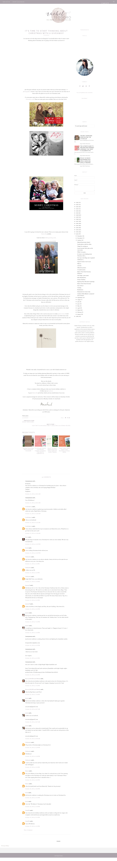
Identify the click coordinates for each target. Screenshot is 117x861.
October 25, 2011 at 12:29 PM (32, 544)
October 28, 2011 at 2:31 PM (32, 767)
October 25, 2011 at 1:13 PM (32, 564)
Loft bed (79, 265)
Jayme (27, 613)
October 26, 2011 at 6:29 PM (32, 645)
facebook (50, 391)
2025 (77, 204)
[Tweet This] (65, 417)
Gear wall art (80, 285)
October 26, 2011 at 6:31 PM (32, 658)
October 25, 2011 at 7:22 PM (32, 622)
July (78, 301)
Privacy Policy (5, 846)
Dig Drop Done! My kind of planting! (85, 281)
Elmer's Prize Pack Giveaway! (84, 283)
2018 (77, 219)
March (79, 310)
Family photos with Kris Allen (84, 244)
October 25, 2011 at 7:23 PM (32, 632)
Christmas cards (30, 99)
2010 (77, 316)
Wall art (79, 263)
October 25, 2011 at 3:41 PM (32, 600)
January (79, 314)
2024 (77, 206)
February (79, 312)
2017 (77, 221)
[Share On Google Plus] (69, 417)
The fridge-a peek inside (83, 275)
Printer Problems (81, 279)
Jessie (26, 698)
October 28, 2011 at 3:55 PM (32, 797)
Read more (88, 143)
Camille (27, 810)
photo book (62, 314)
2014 (77, 227)
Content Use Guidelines (18, 1)
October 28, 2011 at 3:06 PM (32, 789)
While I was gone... (81, 252)
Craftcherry (28, 506)
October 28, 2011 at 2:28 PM (32, 747)
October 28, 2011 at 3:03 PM (32, 780)
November (80, 238)
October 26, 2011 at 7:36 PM (32, 694)
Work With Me (6, 1)
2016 (77, 223)
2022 (77, 211)
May (78, 306)
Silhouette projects (81, 267)
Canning (79, 287)
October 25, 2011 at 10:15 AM (32, 494)
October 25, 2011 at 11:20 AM (32, 513)
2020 (77, 215)
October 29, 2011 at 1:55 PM (32, 817)
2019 (77, 217)
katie (26, 792)
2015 (77, 225)
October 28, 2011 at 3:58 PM (32, 806)
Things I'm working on (82, 246)
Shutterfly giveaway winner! (83, 242)
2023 (77, 209)
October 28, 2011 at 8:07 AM (32, 709)
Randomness (80, 289)
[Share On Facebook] (67, 417)
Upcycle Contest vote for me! (84, 261)
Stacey (27, 771)
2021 (77, 213)
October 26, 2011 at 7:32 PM (32, 685)
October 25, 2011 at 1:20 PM (32, 581)
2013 (77, 229)
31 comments (25, 417)
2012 (77, 232)
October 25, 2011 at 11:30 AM (32, 533)
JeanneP (27, 585)
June (78, 304)
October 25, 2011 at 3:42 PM (32, 609)
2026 (77, 202)
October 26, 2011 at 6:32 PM (32, 675)
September (80, 297)
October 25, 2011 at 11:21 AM (32, 522)
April (78, 308)
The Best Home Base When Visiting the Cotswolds (86, 137)
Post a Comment (28, 830)
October (79, 240)
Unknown (28, 557)
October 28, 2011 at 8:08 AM (32, 738)
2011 (77, 234)
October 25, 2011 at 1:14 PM (32, 573)
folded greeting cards (50, 238)
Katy (26, 537)
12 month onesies (81, 269)
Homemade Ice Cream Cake (83, 291)
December (79, 236)
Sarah (27, 548)
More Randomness (81, 277)
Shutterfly (44, 234)
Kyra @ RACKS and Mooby (32, 678)
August (79, 299)
